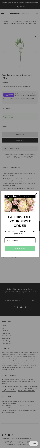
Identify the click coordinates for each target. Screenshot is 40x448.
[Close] (36, 193)
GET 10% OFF (20, 248)
